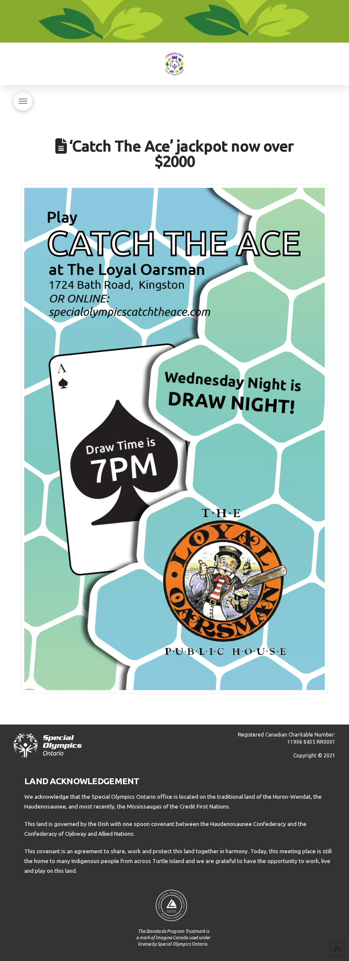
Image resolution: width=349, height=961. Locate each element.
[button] (23, 101)
